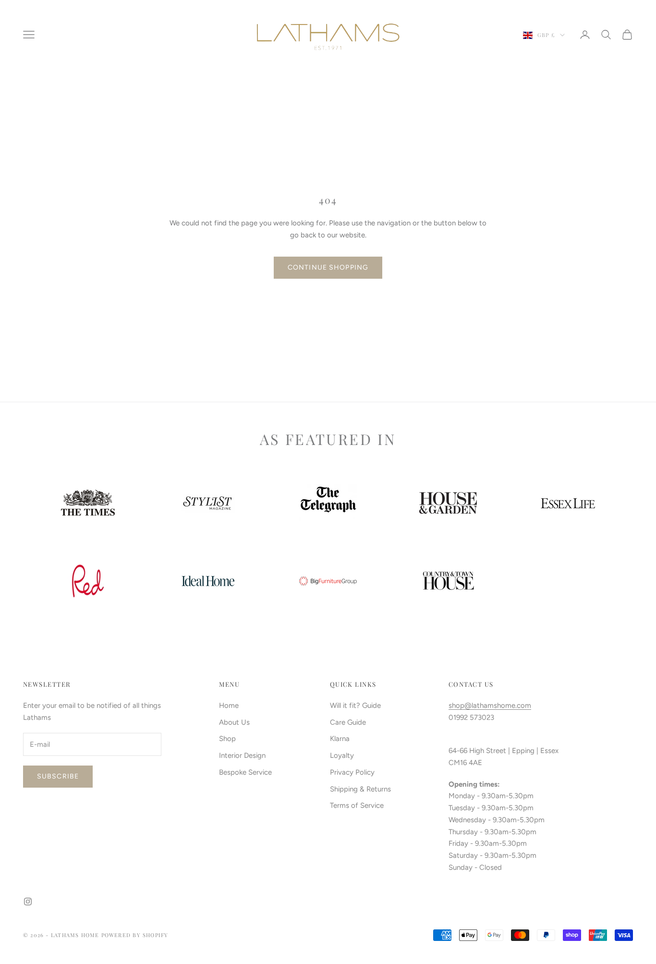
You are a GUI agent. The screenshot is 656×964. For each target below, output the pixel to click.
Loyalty (342, 755)
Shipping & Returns (360, 789)
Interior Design (242, 755)
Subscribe (58, 776)
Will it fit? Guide (355, 705)
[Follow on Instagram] (28, 901)
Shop (227, 738)
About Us (234, 722)
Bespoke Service (245, 772)
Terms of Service (357, 805)
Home (229, 705)
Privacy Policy (352, 772)
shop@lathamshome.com (490, 705)
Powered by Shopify (135, 935)
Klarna (340, 738)
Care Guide (348, 722)
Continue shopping (328, 267)
